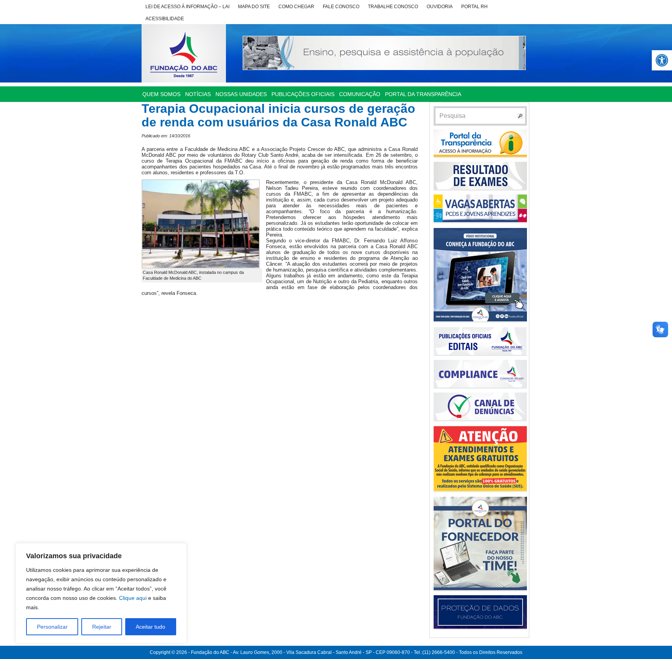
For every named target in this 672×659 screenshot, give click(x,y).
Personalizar (52, 627)
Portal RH (474, 6)
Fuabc (184, 53)
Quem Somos (161, 94)
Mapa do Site (254, 6)
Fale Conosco (341, 6)
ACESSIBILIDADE (164, 18)
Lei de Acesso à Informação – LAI (187, 6)
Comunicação (359, 94)
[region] (101, 593)
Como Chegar (296, 6)
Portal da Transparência (423, 94)
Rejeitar (101, 627)
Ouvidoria (440, 6)
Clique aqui (133, 598)
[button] (662, 60)
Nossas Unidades (241, 94)
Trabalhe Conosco (393, 6)
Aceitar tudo (150, 627)
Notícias (198, 94)
